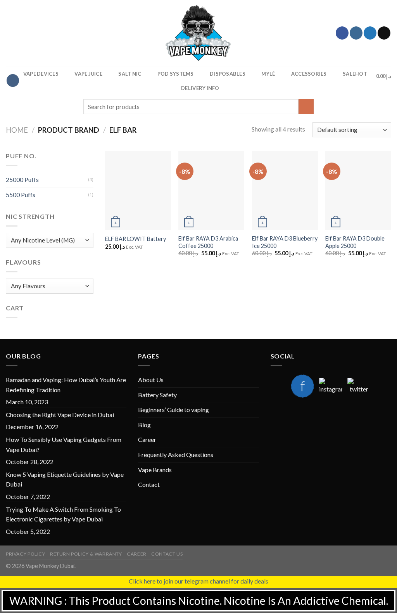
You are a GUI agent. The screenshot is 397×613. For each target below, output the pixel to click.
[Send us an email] (384, 33)
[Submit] (306, 106)
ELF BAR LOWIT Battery (135, 239)
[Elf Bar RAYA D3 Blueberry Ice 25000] (285, 190)
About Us (151, 379)
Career (147, 439)
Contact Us (167, 554)
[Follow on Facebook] (342, 33)
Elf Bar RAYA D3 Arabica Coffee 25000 (208, 242)
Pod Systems (175, 74)
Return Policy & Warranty (86, 554)
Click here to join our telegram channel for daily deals (198, 581)
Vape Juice (88, 74)
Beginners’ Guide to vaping (173, 409)
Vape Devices (41, 74)
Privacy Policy (25, 554)
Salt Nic (129, 74)
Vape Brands (155, 469)
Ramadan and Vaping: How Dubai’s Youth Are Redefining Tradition (66, 384)
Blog (144, 424)
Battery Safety (157, 394)
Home (17, 130)
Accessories (309, 74)
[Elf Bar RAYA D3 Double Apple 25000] (358, 190)
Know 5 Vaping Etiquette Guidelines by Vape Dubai (65, 479)
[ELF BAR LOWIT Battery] (138, 190)
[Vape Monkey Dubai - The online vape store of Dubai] (198, 33)
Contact (149, 484)
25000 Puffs (22, 179)
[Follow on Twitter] (370, 33)
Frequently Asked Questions (175, 454)
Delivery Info (200, 88)
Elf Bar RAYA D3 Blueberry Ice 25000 (285, 242)
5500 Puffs (20, 194)
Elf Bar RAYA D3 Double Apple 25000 (355, 242)
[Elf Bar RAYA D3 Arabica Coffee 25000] (211, 190)
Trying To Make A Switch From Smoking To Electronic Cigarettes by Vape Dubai (63, 514)
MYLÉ (268, 74)
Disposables (227, 74)
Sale (355, 74)
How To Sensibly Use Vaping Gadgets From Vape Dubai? (63, 444)
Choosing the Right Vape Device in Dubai (60, 414)
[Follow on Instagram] (356, 33)
